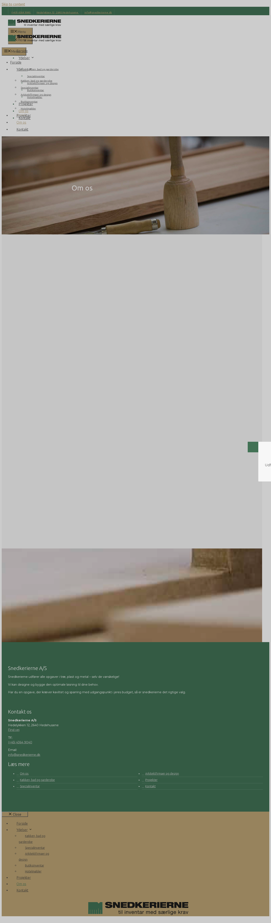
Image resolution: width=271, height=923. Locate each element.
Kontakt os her (102, 622)
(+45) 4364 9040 (132, 639)
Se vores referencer (150, 622)
